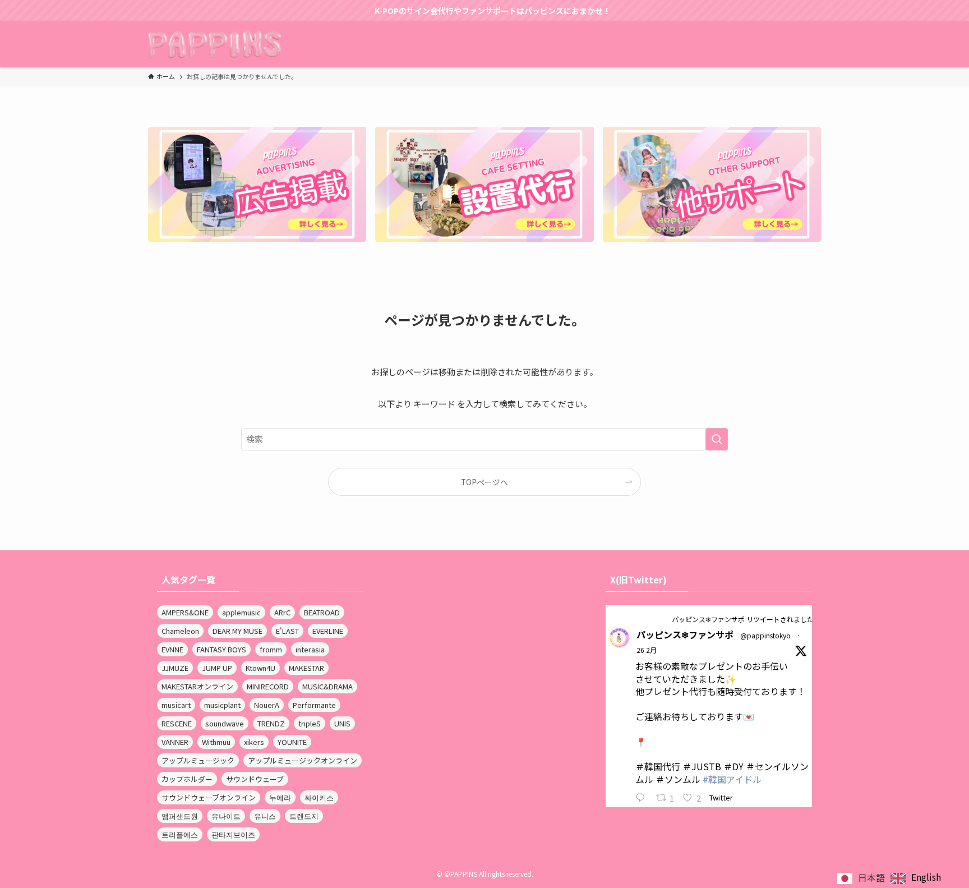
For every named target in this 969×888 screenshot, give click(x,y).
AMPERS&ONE (185, 612)
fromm (271, 649)
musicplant (222, 705)
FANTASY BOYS (221, 649)
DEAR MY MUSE (237, 630)
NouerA (266, 705)
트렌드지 (304, 816)
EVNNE (172, 649)
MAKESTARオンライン (197, 686)
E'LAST (287, 630)
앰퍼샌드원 (180, 816)
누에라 (280, 797)
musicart (176, 705)
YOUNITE (292, 742)
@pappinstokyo (765, 635)
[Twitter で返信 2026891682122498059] (643, 798)
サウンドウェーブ (255, 779)
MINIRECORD (268, 686)
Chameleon (180, 630)
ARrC (282, 612)
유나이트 (226, 816)
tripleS (309, 723)
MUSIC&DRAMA (327, 686)
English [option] (926, 877)
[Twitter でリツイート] (663, 619)
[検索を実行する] (716, 439)
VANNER (175, 742)
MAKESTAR (306, 667)
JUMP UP (217, 667)
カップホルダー (187, 779)
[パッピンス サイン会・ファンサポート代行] (214, 44)
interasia (310, 649)
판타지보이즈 (233, 834)
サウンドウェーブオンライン (209, 797)
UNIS (342, 723)
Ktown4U (260, 667)
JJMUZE (175, 667)
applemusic (241, 612)
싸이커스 (319, 797)
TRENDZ (271, 723)
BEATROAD (322, 612)
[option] (916, 878)
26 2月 (646, 650)
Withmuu (216, 742)
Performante (314, 705)
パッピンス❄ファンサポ (684, 634)
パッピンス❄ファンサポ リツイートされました (743, 619)
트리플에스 (180, 834)
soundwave (224, 723)
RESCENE (177, 723)
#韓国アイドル (732, 779)
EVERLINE (327, 630)
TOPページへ (484, 481)
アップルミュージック (198, 760)
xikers (254, 742)
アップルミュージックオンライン (302, 760)
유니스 (265, 816)
